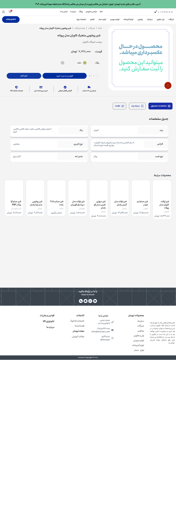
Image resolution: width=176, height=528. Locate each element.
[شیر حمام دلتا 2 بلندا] (56, 189)
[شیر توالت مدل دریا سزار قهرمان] (77, 189)
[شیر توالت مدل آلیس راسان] (119, 189)
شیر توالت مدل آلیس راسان (120, 203)
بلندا (61, 208)
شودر (146, 208)
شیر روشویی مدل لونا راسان (36, 203)
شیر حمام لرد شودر (142, 203)
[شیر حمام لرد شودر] (141, 189)
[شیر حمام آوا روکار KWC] (14, 189)
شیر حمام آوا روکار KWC (16, 203)
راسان (124, 208)
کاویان (166, 211)
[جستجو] (14, 12)
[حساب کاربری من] (3, 12)
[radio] (90, 63)
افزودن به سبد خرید (64, 76)
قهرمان (82, 208)
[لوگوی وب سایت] (163, 11)
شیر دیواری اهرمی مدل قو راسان (100, 204)
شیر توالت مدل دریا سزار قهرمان (78, 203)
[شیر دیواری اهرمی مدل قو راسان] (98, 189)
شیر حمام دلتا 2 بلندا (56, 203)
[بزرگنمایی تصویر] (167, 85)
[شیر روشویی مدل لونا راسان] (35, 189)
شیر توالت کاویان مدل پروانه (164, 204)
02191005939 (11, 19)
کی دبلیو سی (16, 208)
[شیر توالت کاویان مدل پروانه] (162, 189)
